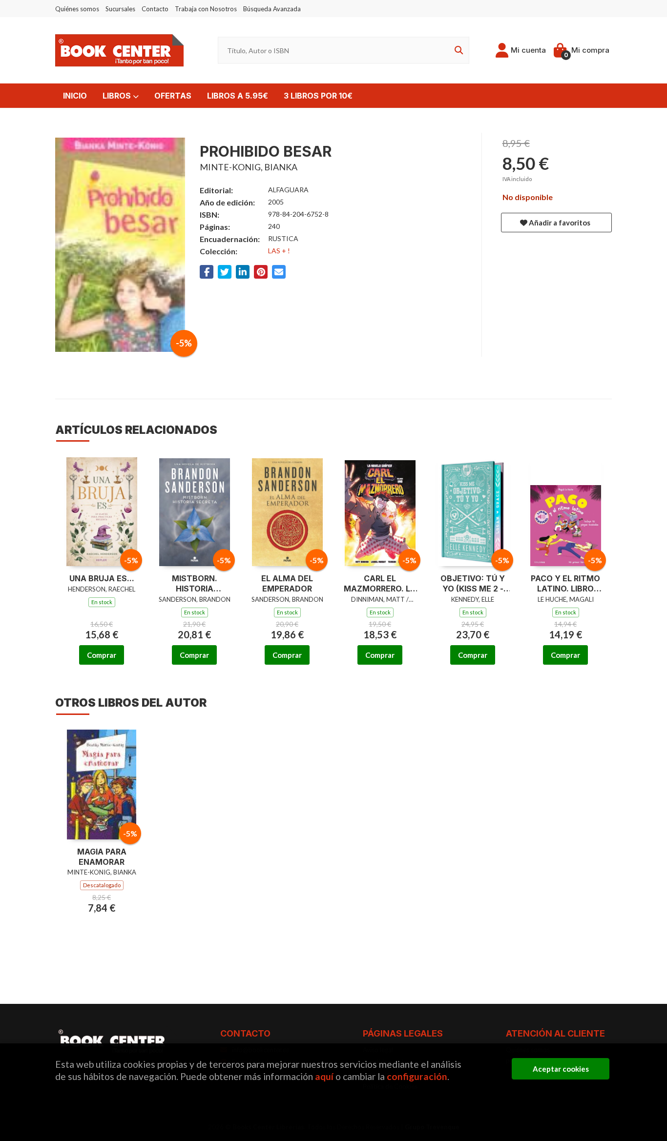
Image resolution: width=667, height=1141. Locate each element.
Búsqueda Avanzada (272, 9)
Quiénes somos (77, 9)
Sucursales (120, 9)
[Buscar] (457, 50)
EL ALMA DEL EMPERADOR (287, 583)
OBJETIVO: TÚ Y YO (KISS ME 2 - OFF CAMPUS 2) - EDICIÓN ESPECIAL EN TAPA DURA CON (473, 583)
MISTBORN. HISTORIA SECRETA (194, 583)
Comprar (101, 655)
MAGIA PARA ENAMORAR (101, 857)
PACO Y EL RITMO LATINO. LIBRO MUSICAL (565, 583)
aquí (324, 1076)
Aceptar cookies (561, 1068)
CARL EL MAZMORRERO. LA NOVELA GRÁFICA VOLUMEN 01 (380, 583)
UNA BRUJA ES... (101, 578)
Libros (118, 96)
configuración (417, 1076)
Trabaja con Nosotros (206, 9)
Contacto (155, 9)
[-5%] (101, 510)
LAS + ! (279, 250)
